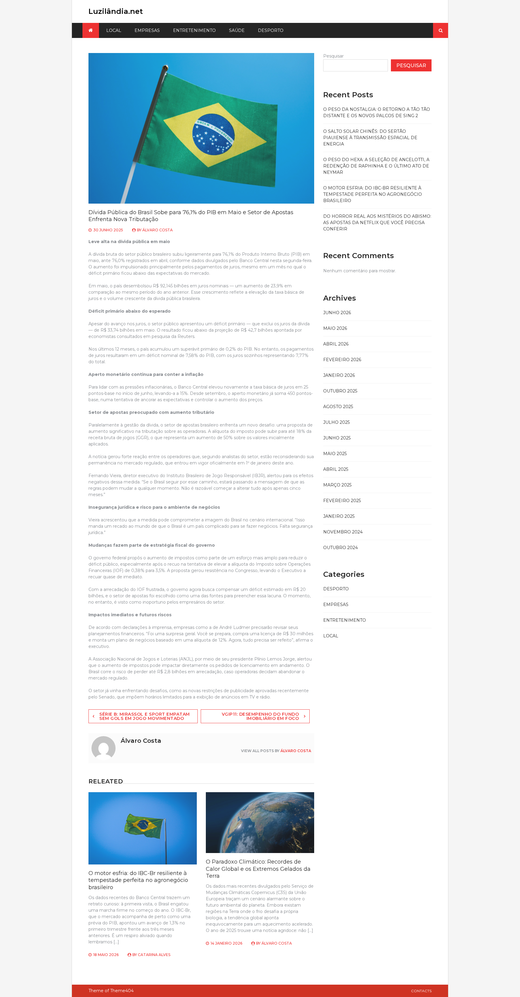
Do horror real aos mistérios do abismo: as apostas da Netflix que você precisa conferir (377, 223)
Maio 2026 (335, 328)
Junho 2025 (337, 438)
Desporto (270, 30)
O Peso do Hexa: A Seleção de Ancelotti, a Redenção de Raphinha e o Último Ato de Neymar (376, 166)
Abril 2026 (335, 344)
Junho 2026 (337, 312)
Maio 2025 (335, 453)
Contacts (421, 991)
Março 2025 (337, 485)
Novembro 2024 (343, 532)
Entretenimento (194, 30)
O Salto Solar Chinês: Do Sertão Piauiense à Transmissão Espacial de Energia (370, 138)
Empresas (147, 30)
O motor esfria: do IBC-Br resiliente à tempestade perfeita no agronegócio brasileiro (138, 880)
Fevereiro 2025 (342, 500)
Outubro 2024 (340, 547)
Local (113, 30)
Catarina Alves (154, 954)
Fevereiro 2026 (342, 359)
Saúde (237, 30)
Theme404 (122, 990)
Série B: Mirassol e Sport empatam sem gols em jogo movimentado (144, 716)
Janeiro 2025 (338, 516)
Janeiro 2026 (339, 375)
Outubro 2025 (340, 391)
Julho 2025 (336, 422)
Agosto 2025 (338, 406)
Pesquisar (333, 56)
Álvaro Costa (157, 230)
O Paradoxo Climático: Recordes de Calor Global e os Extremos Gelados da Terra (258, 868)
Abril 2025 (335, 469)
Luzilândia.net (115, 11)
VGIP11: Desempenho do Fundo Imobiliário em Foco (260, 716)
